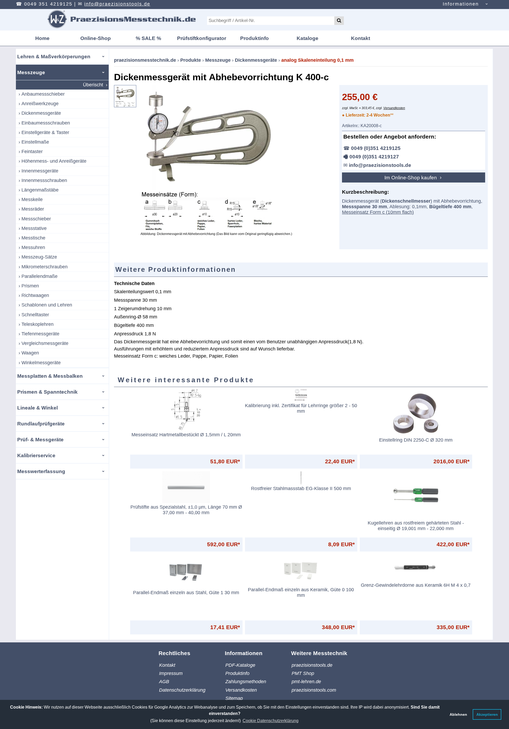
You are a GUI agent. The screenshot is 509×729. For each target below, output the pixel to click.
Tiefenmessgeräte (40, 333)
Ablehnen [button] (458, 714)
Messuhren (33, 247)
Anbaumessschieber (43, 94)
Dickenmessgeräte (41, 113)
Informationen (461, 4)
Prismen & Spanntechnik (47, 392)
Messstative (34, 228)
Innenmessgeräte (39, 171)
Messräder (32, 209)
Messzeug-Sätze (39, 257)
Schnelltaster (35, 314)
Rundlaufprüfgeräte (41, 423)
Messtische (33, 238)
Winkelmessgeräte (41, 362)
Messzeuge (31, 72)
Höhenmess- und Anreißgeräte (53, 161)
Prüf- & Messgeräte (40, 439)
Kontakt (360, 38)
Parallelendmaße (39, 276)
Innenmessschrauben (44, 180)
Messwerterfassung (41, 471)
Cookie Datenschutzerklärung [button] (271, 720)
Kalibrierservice (36, 455)
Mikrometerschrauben (44, 266)
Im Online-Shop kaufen (411, 177)
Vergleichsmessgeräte (44, 343)
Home (42, 38)
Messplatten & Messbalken (50, 376)
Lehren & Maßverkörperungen (53, 56)
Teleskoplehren (37, 324)
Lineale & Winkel (37, 408)
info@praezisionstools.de (117, 4)
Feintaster (32, 151)
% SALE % (148, 38)
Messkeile (32, 199)
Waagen (30, 352)
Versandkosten (394, 108)
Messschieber (36, 218)
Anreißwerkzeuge (40, 103)
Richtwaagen (35, 295)
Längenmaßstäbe (40, 190)
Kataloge (307, 38)
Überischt (93, 84)
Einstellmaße (35, 142)
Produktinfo (254, 38)
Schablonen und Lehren (46, 305)
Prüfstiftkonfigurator (201, 38)
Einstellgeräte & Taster (45, 132)
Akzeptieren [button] (487, 714)
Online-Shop (95, 38)
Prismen (30, 285)
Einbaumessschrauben (45, 123)
